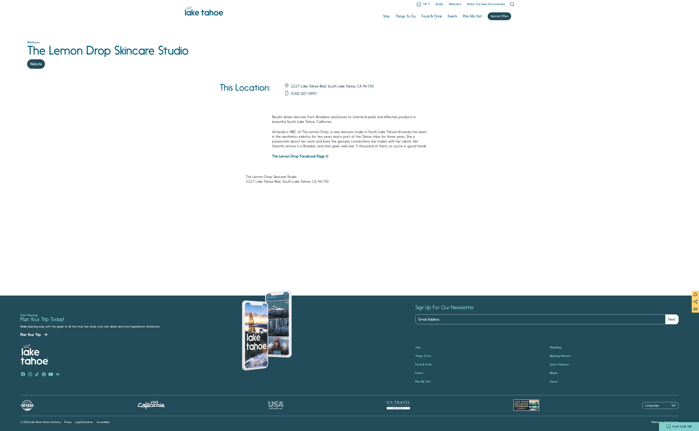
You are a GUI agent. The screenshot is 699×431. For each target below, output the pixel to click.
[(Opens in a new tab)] (23, 375)
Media (553, 373)
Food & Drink (432, 16)
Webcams (455, 4)
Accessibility (103, 422)
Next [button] (672, 319)
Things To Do (406, 16)
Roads (439, 4)
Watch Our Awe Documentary (486, 4)
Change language (653, 411)
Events (452, 16)
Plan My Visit (472, 16)
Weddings (556, 347)
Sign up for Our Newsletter (444, 307)
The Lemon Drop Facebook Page (298, 156)
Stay (386, 16)
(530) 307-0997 (304, 93)
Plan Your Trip (30, 334)
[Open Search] (512, 4)
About (554, 381)
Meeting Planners (560, 355)
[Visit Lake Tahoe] (204, 11)
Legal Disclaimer (84, 422)
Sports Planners (559, 364)
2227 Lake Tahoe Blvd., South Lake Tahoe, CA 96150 (332, 86)
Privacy (68, 422)
